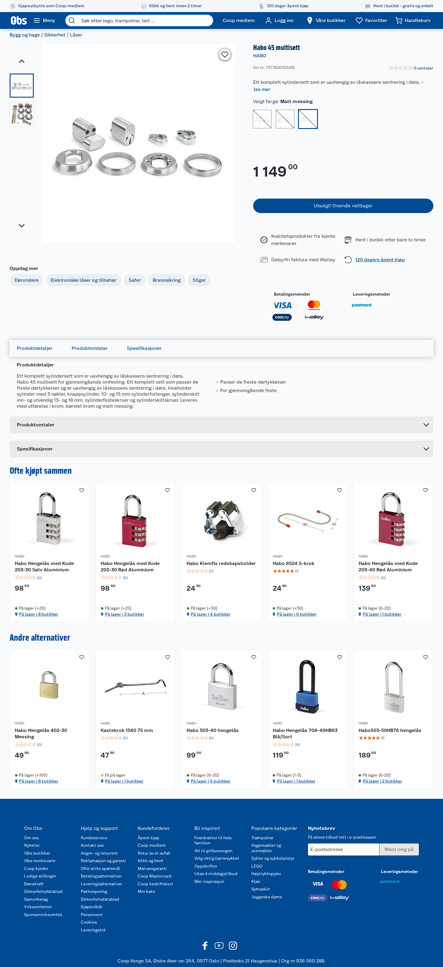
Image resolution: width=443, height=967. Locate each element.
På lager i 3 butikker (124, 614)
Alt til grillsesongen (213, 850)
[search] (72, 20)
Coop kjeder (36, 868)
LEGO (256, 866)
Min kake (146, 891)
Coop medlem (152, 845)
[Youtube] (219, 945)
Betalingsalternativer (101, 876)
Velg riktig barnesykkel (216, 858)
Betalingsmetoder (292, 294)
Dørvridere (26, 280)
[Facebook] (205, 945)
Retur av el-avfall (154, 853)
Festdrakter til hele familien (213, 840)
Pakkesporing (94, 891)
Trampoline (262, 837)
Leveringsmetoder (371, 294)
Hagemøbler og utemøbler (266, 848)
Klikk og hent (150, 860)
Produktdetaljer (34, 348)
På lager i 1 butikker (382, 614)
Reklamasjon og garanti (103, 860)
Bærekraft (34, 883)
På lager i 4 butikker (211, 614)
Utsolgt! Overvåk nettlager (343, 206)
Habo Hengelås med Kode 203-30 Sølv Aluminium (44, 566)
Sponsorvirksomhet (43, 914)
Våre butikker (37, 853)
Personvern (91, 914)
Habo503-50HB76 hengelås (390, 730)
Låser (76, 35)
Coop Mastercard (154, 876)
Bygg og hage (25, 35)
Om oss (31, 837)
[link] (410, 68)
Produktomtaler (90, 348)
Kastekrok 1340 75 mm (127, 730)
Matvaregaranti (152, 868)
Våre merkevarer (40, 860)
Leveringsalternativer (101, 883)
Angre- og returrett (99, 853)
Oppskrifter (205, 866)
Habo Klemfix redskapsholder (221, 563)
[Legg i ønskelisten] (225, 54)
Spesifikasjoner (144, 348)
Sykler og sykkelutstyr (272, 858)
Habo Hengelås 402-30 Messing (41, 733)
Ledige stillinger (40, 876)
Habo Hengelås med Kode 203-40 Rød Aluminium (388, 566)
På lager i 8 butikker (38, 614)
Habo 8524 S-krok (293, 563)
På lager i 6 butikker (297, 614)
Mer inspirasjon (209, 881)
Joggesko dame (266, 896)
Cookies (89, 922)
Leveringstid (93, 930)
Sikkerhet (54, 35)
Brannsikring (167, 280)
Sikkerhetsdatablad (43, 891)
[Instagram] (232, 945)
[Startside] (19, 20)
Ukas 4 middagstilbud (215, 873)
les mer (262, 89)
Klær (255, 881)
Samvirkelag (36, 899)
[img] (49, 578)
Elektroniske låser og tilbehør (84, 280)
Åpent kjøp (148, 837)
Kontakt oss (92, 845)
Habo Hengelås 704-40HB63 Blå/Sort (305, 733)
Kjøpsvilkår (91, 906)
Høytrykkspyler (266, 873)
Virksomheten (38, 906)
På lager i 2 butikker (382, 781)
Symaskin (260, 889)
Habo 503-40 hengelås (213, 730)
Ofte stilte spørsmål (100, 868)
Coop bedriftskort (155, 883)
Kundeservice (94, 837)
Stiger (199, 280)
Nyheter (32, 845)
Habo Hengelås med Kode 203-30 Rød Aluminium (130, 566)
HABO (259, 55)
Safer (135, 280)
